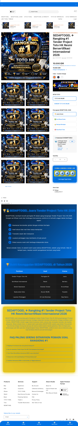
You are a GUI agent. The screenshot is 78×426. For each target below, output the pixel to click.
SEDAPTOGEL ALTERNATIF (41, 16)
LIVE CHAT (70, 424)
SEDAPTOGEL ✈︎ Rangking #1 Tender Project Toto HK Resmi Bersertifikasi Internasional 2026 (14, 4)
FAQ (33, 397)
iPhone (6, 391)
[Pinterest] (7, 201)
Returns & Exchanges (37, 391)
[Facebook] (2, 201)
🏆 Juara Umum (59, 114)
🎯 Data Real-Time (59, 129)
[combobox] (43, 11)
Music (5, 397)
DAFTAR (39, 424)
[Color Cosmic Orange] (54, 77)
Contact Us (35, 394)
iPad (5, 388)
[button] (5, 16)
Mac (5, 385)
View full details (5, 203)
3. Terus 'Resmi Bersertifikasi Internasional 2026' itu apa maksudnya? (22, 353)
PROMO (8, 424)
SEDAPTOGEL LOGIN (16, 16)
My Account (35, 385)
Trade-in (20, 399)
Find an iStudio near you (51, 389)
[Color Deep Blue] (58, 77)
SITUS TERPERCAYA (71, 16)
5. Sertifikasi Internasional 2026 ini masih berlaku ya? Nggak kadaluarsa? (23, 360)
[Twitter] (5, 201)
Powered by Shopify (69, 420)
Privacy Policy (36, 399)
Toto (5, 402)
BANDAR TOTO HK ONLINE (61, 103)
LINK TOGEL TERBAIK (7, 19)
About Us (48, 385)
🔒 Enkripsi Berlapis (60, 124)
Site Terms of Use (37, 402)
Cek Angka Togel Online (64, 179)
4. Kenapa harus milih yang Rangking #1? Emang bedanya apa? (21, 356)
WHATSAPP (54, 424)
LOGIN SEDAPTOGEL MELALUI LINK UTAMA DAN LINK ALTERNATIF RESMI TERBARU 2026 (41, 4)
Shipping (62, 65)
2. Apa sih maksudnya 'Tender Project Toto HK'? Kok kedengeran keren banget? (25, 349)
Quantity (55, 156)
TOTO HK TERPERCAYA (57, 16)
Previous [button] (2, 4)
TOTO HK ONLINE (59, 98)
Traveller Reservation (24, 402)
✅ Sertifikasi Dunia (59, 119)
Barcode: (64, 58)
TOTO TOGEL (7, 399)
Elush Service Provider (24, 394)
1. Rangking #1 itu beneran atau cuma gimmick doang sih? (20, 345)
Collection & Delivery (37, 388)
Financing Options (23, 397)
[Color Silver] (62, 77)
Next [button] (76, 4)
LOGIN (23, 424)
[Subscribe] (27, 417)
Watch (5, 394)
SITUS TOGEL (28, 16)
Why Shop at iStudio (51, 393)
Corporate (20, 388)
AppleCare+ (21, 385)
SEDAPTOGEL (5, 16)
